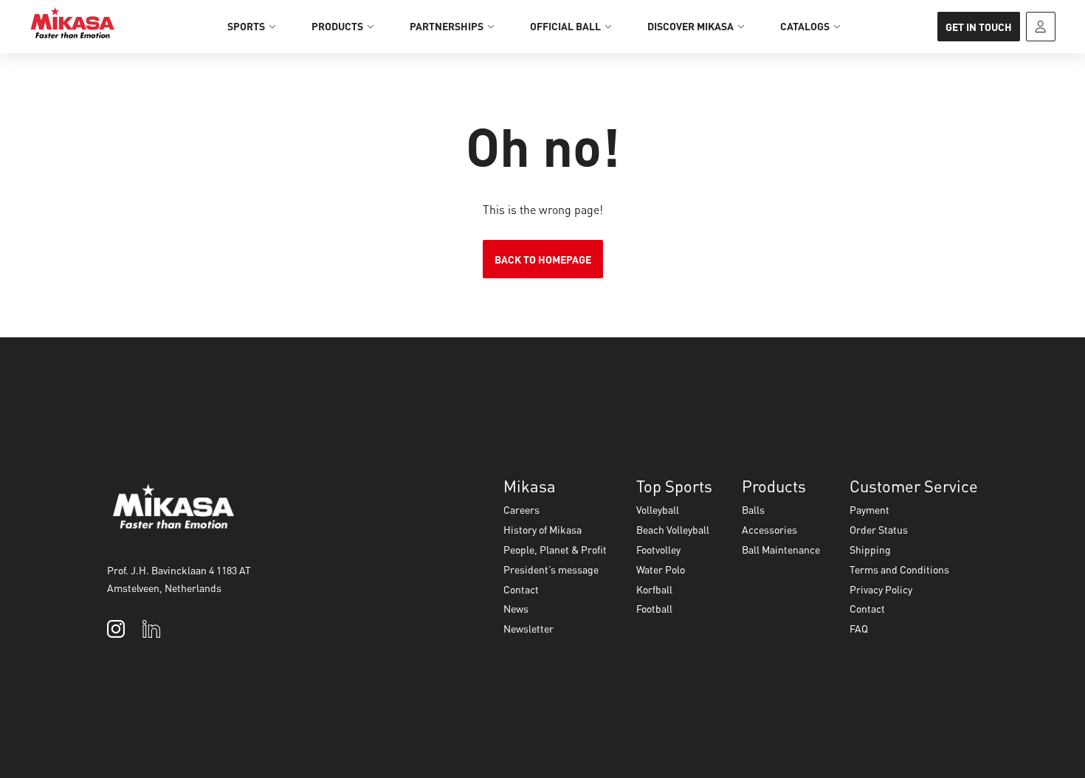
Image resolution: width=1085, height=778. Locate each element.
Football (654, 608)
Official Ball (565, 25)
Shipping (870, 549)
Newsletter (528, 628)
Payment (869, 509)
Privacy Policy (881, 589)
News (515, 608)
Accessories (769, 529)
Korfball (654, 589)
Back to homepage (543, 259)
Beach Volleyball (672, 529)
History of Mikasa (542, 529)
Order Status (879, 529)
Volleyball (657, 509)
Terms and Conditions (899, 569)
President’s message (551, 569)
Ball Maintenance (781, 549)
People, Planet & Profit (555, 549)
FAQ (859, 628)
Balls (753, 509)
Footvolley (658, 549)
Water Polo (660, 569)
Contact (521, 589)
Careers (521, 509)
